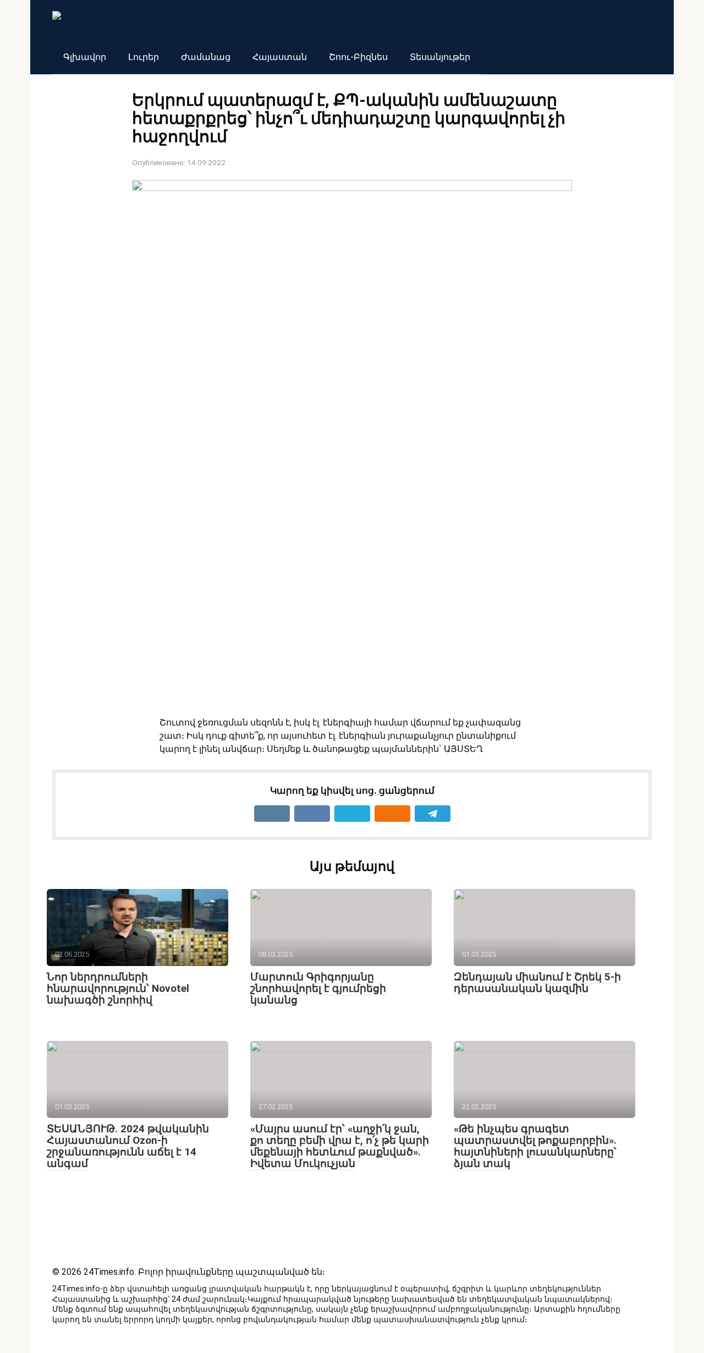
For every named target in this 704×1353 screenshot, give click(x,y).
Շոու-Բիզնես (358, 57)
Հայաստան (279, 57)
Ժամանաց (205, 57)
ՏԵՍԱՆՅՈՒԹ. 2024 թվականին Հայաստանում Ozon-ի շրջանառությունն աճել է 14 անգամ (128, 1146)
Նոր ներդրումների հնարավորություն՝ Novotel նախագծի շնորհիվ (118, 988)
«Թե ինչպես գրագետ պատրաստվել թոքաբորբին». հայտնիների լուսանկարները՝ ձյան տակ (535, 1146)
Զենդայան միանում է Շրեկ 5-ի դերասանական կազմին (537, 982)
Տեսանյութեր (440, 57)
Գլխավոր (84, 57)
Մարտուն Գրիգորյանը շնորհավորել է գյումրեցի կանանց (318, 988)
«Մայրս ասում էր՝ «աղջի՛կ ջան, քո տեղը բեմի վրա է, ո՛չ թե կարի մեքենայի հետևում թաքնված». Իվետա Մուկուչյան (339, 1146)
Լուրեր (143, 57)
